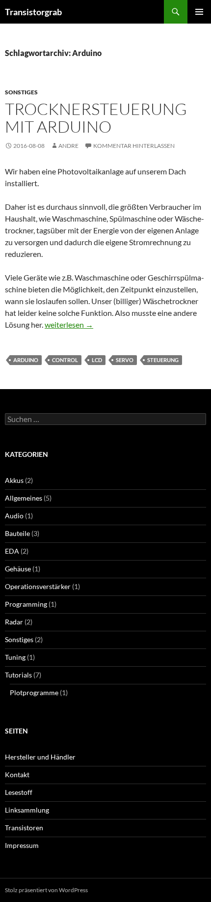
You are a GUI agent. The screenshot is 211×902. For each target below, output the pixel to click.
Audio (14, 515)
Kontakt (17, 774)
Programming (26, 604)
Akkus (14, 480)
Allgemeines (23, 498)
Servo (124, 360)
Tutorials (18, 675)
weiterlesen (69, 324)
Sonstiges (21, 92)
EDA (12, 551)
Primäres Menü (199, 12)
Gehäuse (18, 568)
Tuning (15, 657)
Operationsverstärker (38, 586)
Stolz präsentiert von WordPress (46, 890)
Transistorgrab (33, 11)
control (65, 360)
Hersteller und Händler (40, 757)
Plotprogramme (34, 692)
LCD (97, 360)
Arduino (25, 360)
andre (68, 145)
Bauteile (17, 533)
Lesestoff (18, 792)
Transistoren (24, 827)
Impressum (22, 845)
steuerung (163, 360)
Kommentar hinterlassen (134, 145)
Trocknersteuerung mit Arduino (96, 118)
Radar (14, 622)
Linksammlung (27, 810)
